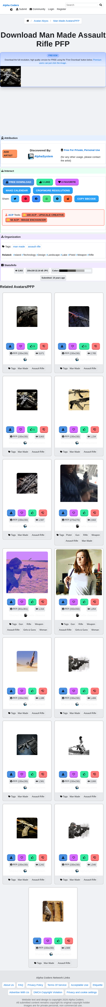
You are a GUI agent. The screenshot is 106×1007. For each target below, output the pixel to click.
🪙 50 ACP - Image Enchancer (26, 220)
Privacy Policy (35, 985)
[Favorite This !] (72, 346)
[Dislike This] (96, 346)
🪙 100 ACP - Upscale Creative (43, 215)
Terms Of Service (57, 985)
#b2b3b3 (80, 271)
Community (38, 9)
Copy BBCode (86, 198)
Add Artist (8, 154)
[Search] (100, 5)
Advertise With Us (19, 992)
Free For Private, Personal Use (82, 150)
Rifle (90, 255)
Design (41, 255)
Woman (43, 630)
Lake (64, 255)
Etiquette (98, 985)
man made (19, 246)
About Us (9, 985)
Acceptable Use (79, 985)
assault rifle (34, 246)
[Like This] (84, 429)
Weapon (81, 255)
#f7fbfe (87, 271)
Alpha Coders (11, 5)
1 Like (46, 182)
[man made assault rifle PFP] (79, 317)
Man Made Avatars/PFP (66, 20)
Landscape (53, 255)
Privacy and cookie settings (82, 992)
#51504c (71, 271)
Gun (77, 535)
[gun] (27, 662)
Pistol (72, 255)
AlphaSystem (43, 156)
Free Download (19, 182)
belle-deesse (88, 526)
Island (17, 255)
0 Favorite (68, 182)
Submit (22, 9)
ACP (11, 215)
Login (51, 9)
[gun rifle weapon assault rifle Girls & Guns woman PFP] (27, 573)
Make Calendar (17, 190)
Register (61, 9)
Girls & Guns (29, 630)
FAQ (20, 985)
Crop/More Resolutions (53, 190)
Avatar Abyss (41, 20)
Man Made (23, 368)
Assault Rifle (38, 368)
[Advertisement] (53, 110)
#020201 (63, 271)
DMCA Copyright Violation (48, 992)
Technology (29, 255)
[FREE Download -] (62, 346)
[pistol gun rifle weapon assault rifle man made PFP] (79, 484)
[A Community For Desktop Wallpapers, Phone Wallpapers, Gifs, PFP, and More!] (27, 20)
